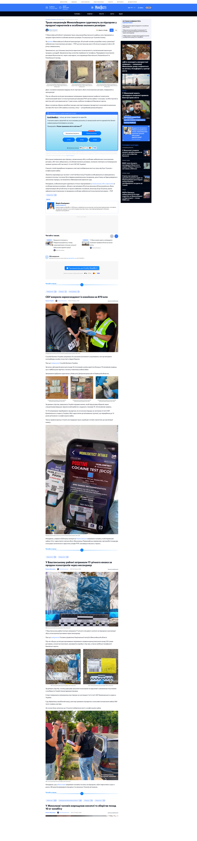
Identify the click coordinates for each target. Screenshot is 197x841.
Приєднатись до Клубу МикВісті (83, 268)
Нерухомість (120, 1)
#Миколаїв (49, 800)
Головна (48, 19)
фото (112, 14)
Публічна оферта (70, 155)
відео (121, 14)
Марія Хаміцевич (53, 29)
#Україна (61, 291)
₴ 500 (95, 140)
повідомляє (55, 363)
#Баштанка (49, 557)
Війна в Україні (63, 1)
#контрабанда (72, 291)
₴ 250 (82, 140)
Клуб (149, 7)
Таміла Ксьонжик (62, 300)
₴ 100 (69, 140)
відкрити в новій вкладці (113, 300)
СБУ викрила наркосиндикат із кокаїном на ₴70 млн (136, 26)
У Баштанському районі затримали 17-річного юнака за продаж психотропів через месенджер (135, 31)
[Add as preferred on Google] (92, 7)
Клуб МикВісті (52, 117)
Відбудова (74, 1)
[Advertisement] (82, 225)
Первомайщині (81, 538)
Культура (110, 1)
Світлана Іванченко (64, 812)
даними (50, 41)
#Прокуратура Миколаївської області (68, 800)
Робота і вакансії (85, 1)
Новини (53, 19)
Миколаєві (61, 784)
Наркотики (127, 23)
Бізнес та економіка (99, 1)
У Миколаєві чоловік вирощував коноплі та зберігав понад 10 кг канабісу (136, 36)
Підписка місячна (91, 133)
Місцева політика (132, 1)
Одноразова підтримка (72, 133)
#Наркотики (50, 195)
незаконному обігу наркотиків (103, 183)
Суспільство (60, 19)
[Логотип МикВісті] (100, 7)
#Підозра (86, 800)
